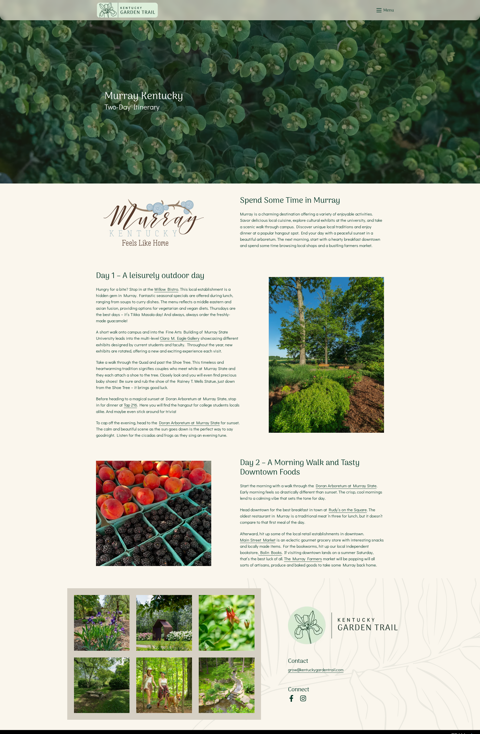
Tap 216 (130, 405)
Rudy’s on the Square (348, 509)
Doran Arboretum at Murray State (189, 422)
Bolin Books (270, 552)
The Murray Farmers (303, 558)
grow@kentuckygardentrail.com (316, 669)
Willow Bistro (166, 289)
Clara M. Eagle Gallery (180, 338)
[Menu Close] (379, 10)
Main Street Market (258, 539)
